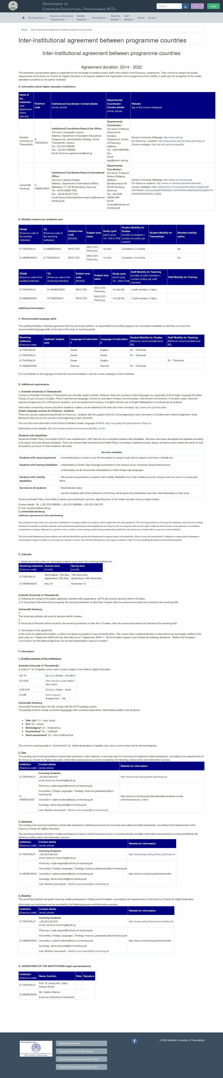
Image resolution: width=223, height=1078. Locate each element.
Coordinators (99, 17)
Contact (152, 17)
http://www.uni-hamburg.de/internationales (179, 183)
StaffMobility (128, 17)
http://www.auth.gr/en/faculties (151, 407)
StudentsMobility (115, 17)
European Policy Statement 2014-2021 (79, 1059)
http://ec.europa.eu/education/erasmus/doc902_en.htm (77, 428)
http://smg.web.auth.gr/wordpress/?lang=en (128, 423)
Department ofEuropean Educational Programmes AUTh (79, 6)
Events (141, 17)
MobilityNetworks (82, 17)
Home (24, 29)
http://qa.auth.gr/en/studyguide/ (168, 144)
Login (213, 6)
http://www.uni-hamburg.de (178, 179)
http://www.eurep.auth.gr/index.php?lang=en (181, 141)
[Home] (23, 18)
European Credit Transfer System (76, 1051)
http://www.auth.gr (173, 137)
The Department (36, 17)
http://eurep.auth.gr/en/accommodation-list (151, 921)
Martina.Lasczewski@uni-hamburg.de (88, 810)
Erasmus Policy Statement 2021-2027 (78, 1067)
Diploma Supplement (70, 1043)
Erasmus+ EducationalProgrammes (61, 17)
